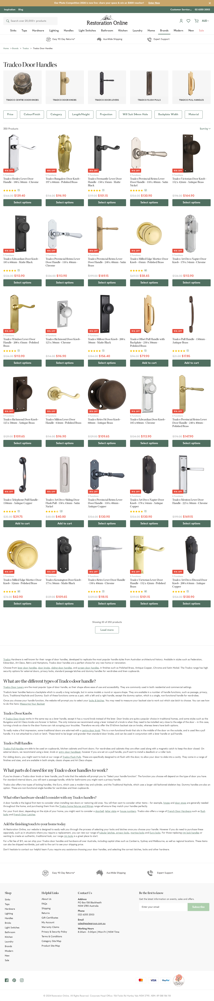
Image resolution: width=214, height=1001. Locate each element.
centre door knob (91, 730)
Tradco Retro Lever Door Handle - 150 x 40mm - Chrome (106, 581)
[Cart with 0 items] (196, 21)
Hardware (10, 909)
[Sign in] (181, 21)
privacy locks (122, 833)
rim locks (68, 836)
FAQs (44, 904)
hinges (166, 803)
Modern (9, 951)
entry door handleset (70, 752)
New (7, 956)
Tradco (7, 659)
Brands (8, 946)
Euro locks (155, 833)
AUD (204, 21)
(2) (145, 190)
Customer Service (180, 10)
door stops (180, 803)
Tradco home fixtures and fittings (76, 806)
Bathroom (10, 932)
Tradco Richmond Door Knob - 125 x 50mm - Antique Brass (21, 421)
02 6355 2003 (202, 10)
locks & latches (96, 700)
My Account (48, 922)
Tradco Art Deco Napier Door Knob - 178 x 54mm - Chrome (189, 260)
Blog (20, 10)
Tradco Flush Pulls (72, 757)
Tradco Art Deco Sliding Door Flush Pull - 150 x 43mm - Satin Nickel (63, 503)
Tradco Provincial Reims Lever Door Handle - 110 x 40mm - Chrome (63, 262)
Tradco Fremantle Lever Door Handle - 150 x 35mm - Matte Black (105, 182)
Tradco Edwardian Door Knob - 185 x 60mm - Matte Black (21, 260)
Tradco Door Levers (13, 687)
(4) (145, 270)
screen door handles (88, 668)
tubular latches (107, 833)
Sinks (7, 899)
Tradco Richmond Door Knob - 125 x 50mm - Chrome (63, 341)
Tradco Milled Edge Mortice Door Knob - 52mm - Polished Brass (22, 581)
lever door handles (27, 668)
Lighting (9, 914)
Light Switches (12, 928)
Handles (9, 918)
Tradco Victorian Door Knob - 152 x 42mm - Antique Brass (189, 180)
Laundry (9, 942)
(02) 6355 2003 (86, 915)
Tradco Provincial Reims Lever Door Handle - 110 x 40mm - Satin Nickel (149, 182)
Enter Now (154, 3)
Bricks (8, 923)
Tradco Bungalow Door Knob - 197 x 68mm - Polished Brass (63, 180)
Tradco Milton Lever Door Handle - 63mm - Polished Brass (63, 421)
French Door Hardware (179, 811)
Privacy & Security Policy (54, 932)
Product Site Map (51, 946)
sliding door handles (61, 668)
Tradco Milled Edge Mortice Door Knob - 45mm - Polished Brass (149, 260)
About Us (46, 899)
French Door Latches (24, 815)
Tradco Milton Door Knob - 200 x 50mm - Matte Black (106, 341)
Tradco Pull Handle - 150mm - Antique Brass (189, 341)
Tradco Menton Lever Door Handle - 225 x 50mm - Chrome (190, 501)
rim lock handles (190, 833)
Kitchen (9, 937)
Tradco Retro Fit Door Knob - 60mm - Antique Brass (104, 421)
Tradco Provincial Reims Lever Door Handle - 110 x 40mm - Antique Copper (105, 503)
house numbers (128, 811)
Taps (7, 904)
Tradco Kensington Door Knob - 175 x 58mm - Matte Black (64, 581)
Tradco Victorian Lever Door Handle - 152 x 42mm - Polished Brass (148, 583)
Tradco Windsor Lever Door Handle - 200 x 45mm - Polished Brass (21, 343)
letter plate (110, 811)
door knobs (44, 668)
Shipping (46, 908)
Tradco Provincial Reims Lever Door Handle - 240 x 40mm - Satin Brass (107, 262)
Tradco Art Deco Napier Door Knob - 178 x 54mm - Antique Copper (147, 503)
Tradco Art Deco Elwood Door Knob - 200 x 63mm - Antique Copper (189, 583)
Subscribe (198, 907)
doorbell (99, 811)
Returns (46, 913)
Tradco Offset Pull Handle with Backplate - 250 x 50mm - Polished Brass (147, 343)
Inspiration (9, 10)
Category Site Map (51, 941)
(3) (61, 511)
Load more (107, 630)
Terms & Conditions (52, 936)
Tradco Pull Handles (13, 749)
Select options (22, 202)
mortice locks (137, 833)
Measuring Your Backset (32, 704)
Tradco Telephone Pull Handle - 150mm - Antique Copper (21, 501)
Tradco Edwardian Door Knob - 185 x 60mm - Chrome (148, 421)
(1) (19, 190)
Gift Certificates (50, 918)
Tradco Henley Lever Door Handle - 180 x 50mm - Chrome (21, 180)
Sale (7, 960)
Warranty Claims (50, 927)
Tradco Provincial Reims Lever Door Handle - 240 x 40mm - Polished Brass (189, 423)
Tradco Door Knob (15, 719)
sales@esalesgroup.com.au (91, 923)
